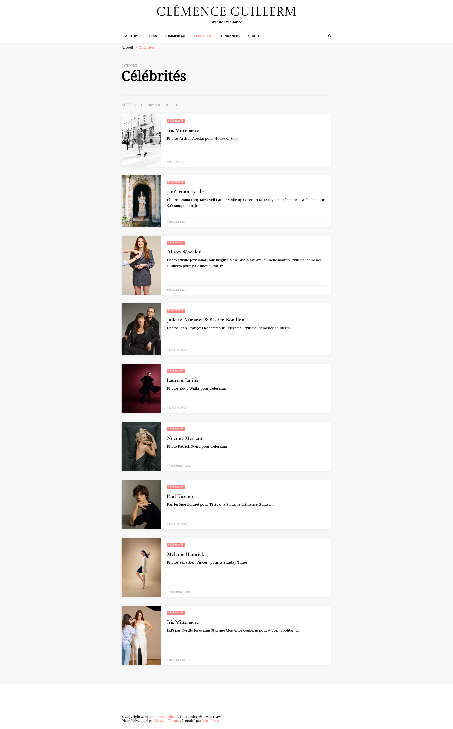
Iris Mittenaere (183, 130)
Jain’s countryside (185, 191)
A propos (254, 36)
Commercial (175, 36)
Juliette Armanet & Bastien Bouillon (206, 319)
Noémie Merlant (185, 438)
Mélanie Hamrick (185, 554)
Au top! (131, 36)
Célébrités (203, 36)
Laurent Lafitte (183, 380)
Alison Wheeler (184, 251)
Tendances (230, 36)
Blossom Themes (167, 721)
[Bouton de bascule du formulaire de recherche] (329, 35)
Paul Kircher (180, 496)
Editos (151, 36)
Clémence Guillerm (226, 12)
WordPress (210, 721)
